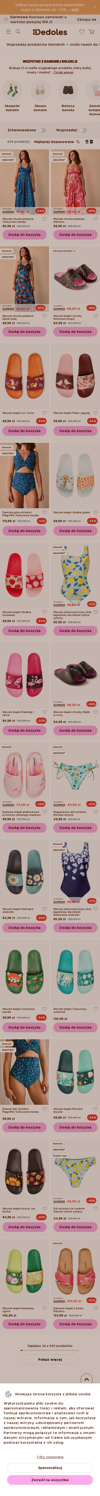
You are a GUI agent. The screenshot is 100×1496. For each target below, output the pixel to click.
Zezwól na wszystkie (50, 1480)
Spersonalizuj (50, 1468)
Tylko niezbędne (50, 1457)
